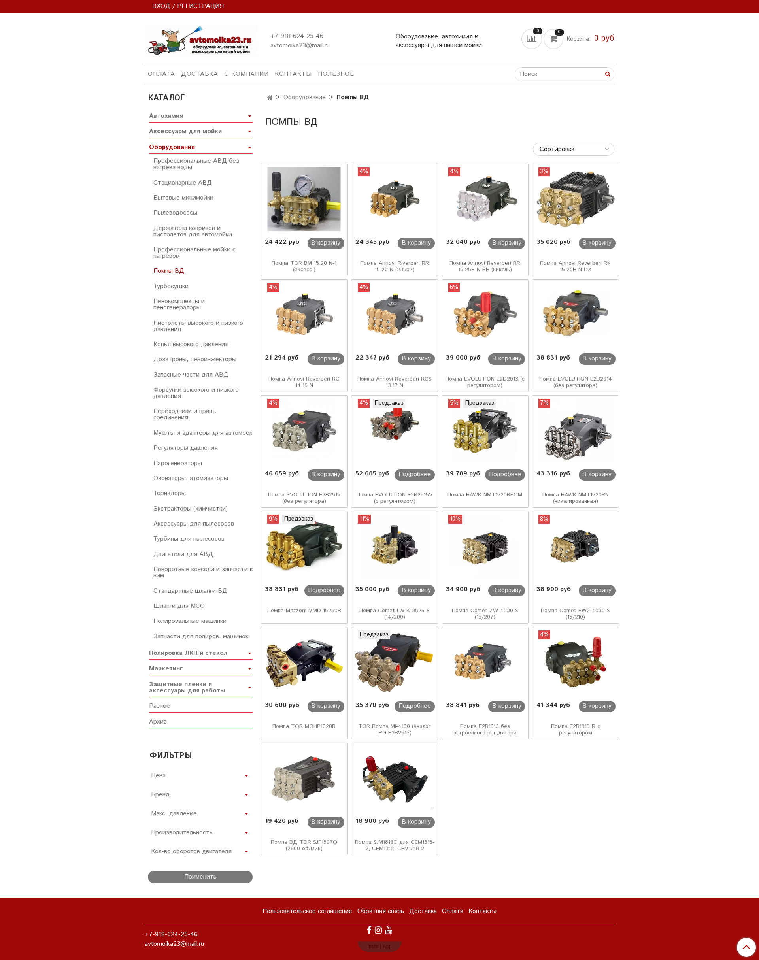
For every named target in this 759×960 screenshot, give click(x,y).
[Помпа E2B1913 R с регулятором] (575, 662)
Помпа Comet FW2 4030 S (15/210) (575, 613)
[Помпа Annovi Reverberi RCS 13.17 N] (395, 315)
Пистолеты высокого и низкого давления (198, 326)
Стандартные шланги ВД (190, 591)
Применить (200, 876)
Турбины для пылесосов (189, 538)
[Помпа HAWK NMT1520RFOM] (485, 431)
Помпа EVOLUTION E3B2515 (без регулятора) (304, 498)
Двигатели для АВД (183, 554)
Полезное (336, 74)
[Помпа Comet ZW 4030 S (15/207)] (485, 547)
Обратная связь (380, 911)
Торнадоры (169, 493)
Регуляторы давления (185, 448)
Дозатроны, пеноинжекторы (194, 359)
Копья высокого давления (190, 344)
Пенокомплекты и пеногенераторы (179, 304)
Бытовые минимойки (183, 197)
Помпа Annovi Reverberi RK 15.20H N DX (575, 266)
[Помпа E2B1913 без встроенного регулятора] (485, 662)
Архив (158, 721)
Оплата (161, 74)
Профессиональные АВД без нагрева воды (196, 164)
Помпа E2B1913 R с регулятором (575, 729)
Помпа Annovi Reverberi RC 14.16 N (304, 382)
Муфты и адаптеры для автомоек (202, 433)
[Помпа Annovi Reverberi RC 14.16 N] (304, 315)
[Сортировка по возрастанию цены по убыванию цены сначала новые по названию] (573, 149)
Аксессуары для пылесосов (193, 523)
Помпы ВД (168, 270)
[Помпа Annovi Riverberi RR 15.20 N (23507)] (395, 199)
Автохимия (166, 116)
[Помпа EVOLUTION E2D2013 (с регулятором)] (485, 315)
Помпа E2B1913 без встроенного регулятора (485, 729)
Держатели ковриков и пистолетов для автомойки (192, 231)
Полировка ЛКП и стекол (188, 653)
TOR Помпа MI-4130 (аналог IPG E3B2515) (394, 729)
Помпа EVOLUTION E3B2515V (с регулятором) (394, 498)
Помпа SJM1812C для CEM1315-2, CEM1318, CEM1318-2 (394, 845)
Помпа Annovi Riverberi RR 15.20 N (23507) (394, 266)
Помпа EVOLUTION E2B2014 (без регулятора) (575, 382)
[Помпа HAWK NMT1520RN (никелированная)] (575, 431)
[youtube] (388, 930)
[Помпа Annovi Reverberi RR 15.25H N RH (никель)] (485, 199)
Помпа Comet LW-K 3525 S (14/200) (394, 613)
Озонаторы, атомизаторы (190, 478)
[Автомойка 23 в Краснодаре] (201, 40)
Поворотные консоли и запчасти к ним (203, 572)
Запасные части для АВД (190, 374)
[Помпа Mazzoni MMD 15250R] (304, 547)
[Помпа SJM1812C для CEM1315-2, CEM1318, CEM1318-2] (395, 778)
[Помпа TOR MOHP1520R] (304, 662)
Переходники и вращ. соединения (185, 414)
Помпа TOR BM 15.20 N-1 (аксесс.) (304, 266)
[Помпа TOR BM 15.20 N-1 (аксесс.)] (304, 199)
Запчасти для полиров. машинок (200, 636)
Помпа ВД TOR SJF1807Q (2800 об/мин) (304, 845)
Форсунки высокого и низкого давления (196, 393)
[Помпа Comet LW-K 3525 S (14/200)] (395, 547)
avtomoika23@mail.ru (300, 45)
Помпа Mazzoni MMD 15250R (304, 610)
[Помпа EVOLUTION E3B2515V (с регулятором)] (395, 431)
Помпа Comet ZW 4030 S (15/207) (485, 613)
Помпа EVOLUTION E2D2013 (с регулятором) (485, 382)
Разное (159, 706)
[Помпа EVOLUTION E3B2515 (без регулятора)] (304, 431)
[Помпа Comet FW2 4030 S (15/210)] (575, 547)
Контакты (293, 74)
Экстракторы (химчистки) (190, 508)
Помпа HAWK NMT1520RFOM (484, 495)
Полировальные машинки (190, 621)
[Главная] (270, 98)
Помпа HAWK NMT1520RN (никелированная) (575, 498)
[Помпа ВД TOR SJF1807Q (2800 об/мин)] (304, 778)
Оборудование (304, 97)
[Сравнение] (532, 38)
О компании (246, 74)
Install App (379, 947)
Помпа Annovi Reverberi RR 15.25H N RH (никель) (484, 266)
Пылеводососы (175, 212)
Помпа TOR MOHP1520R (304, 726)
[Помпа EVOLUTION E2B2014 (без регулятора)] (575, 315)
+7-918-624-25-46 (296, 36)
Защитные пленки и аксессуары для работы (187, 687)
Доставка (199, 74)
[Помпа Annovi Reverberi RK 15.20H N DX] (575, 199)
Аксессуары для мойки (185, 131)
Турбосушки (171, 286)
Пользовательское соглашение (307, 911)
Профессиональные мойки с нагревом (194, 252)
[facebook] (369, 930)
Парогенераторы (177, 463)
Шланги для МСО (179, 606)
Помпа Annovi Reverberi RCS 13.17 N (394, 382)
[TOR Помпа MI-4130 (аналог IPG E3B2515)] (395, 662)
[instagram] (378, 930)
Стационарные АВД (182, 182)
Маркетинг (166, 668)
